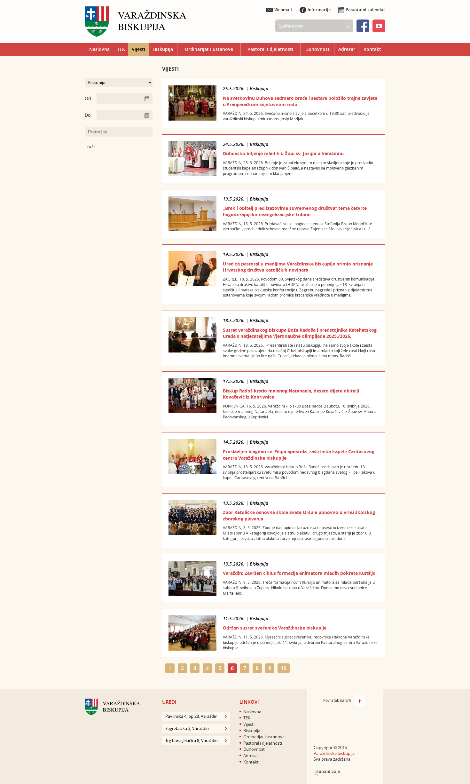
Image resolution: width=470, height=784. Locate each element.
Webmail (283, 9)
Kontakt (372, 49)
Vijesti (138, 49)
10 (283, 668)
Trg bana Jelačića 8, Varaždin (191, 740)
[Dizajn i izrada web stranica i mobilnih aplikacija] (327, 773)
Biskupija (163, 49)
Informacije (319, 9)
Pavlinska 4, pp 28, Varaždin (191, 716)
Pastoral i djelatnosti (270, 49)
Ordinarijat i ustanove (209, 49)
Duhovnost (317, 49)
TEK (121, 49)
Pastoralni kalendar (365, 9)
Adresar (346, 49)
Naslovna (99, 49)
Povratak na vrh (337, 700)
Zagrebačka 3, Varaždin (187, 728)
